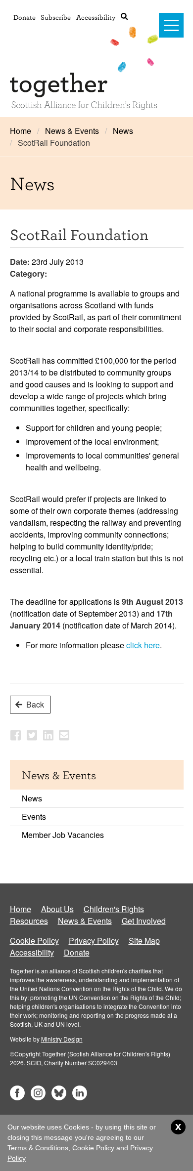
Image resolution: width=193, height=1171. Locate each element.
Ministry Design (62, 1039)
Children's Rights (114, 909)
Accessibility (95, 17)
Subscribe (56, 17)
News (123, 130)
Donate (24, 17)
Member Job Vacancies (63, 834)
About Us (57, 909)
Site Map (144, 940)
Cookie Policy (34, 940)
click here (143, 645)
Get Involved (144, 920)
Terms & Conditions (37, 1148)
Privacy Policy (94, 940)
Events (34, 816)
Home (20, 130)
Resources (29, 920)
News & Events (72, 130)
